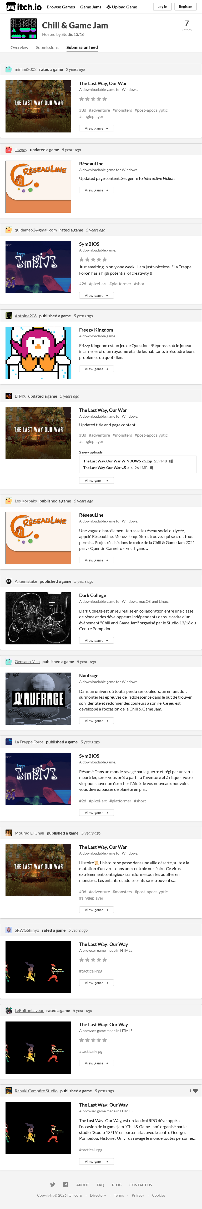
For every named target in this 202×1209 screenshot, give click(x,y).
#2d (82, 283)
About (82, 1185)
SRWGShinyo (27, 929)
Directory (98, 1195)
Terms (119, 1195)
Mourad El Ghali (29, 832)
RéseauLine (91, 163)
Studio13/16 (73, 34)
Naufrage (89, 675)
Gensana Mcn (27, 661)
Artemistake (26, 581)
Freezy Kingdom (96, 330)
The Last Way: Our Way (103, 944)
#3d (82, 109)
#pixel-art (98, 283)
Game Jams (90, 6)
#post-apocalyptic (151, 109)
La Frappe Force (29, 741)
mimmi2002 (26, 69)
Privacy (138, 1195)
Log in (162, 6)
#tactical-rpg (90, 970)
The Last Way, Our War (103, 83)
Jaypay (21, 149)
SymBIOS (89, 244)
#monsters (122, 109)
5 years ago (71, 149)
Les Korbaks (26, 500)
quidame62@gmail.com (36, 229)
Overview (19, 47)
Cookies (158, 1195)
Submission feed (82, 47)
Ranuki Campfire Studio (36, 1090)
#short (140, 283)
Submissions (47, 47)
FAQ (100, 1185)
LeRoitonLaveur (29, 1010)
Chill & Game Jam (75, 25)
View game (94, 128)
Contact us (140, 1185)
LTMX (20, 395)
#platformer (120, 283)
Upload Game (124, 6)
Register (185, 6)
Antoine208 (26, 315)
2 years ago (75, 69)
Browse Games (61, 6)
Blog (117, 1185)
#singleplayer (91, 116)
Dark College (92, 595)
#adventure (99, 109)
